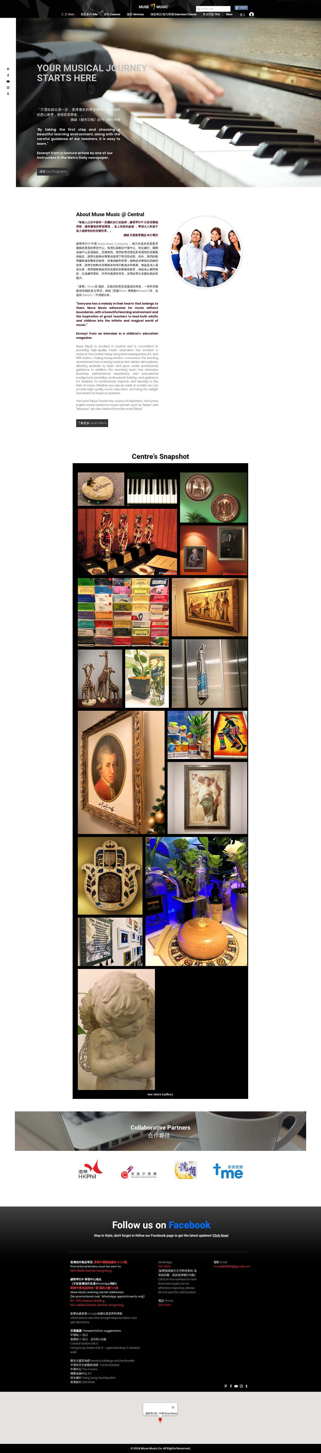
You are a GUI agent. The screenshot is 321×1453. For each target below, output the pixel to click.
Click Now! (220, 1235)
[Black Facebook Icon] (8, 75)
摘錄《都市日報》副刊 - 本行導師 (95, 120)
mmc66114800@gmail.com (231, 1266)
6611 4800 (164, 1266)
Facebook (189, 1225)
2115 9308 (164, 1305)
